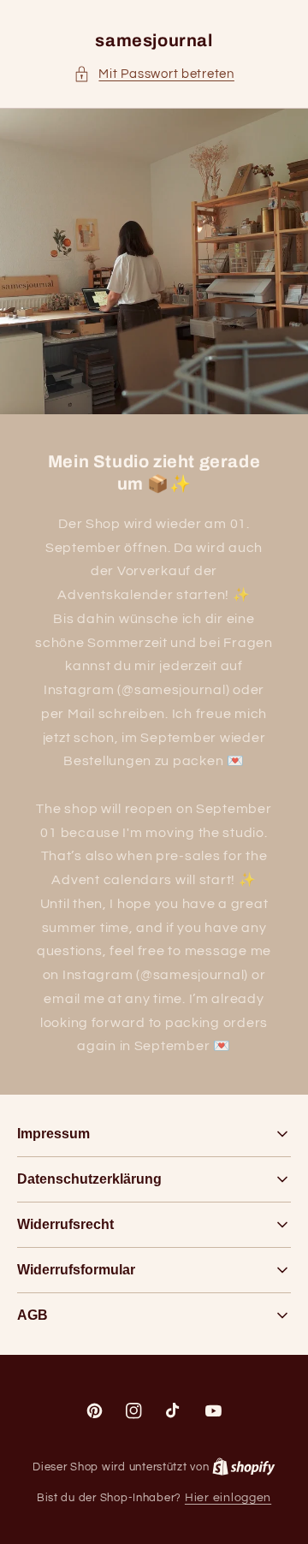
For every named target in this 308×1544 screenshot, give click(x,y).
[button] (154, 74)
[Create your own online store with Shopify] (243, 1467)
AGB (32, 1315)
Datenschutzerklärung (89, 1179)
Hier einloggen (228, 1498)
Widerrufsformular (76, 1269)
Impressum (53, 1133)
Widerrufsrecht (65, 1224)
